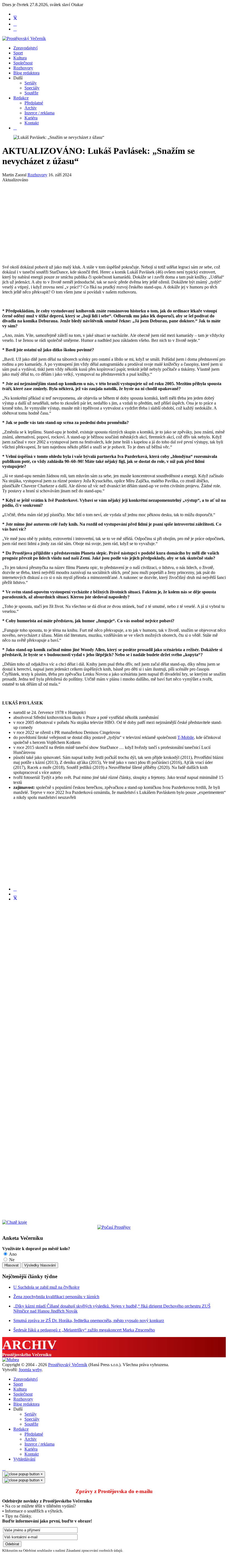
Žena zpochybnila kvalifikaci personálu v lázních (56, 1296)
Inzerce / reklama (39, 113)
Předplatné (33, 103)
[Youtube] (15, 24)
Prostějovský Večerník (67, 1364)
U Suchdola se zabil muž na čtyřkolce (46, 1287)
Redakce (21, 98)
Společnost (23, 63)
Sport (18, 53)
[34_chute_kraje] (14, 1222)
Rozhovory (23, 68)
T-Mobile (185, 737)
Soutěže (31, 93)
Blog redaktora (26, 73)
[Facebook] (15, 14)
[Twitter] (15, 19)
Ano (12, 1254)
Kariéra (31, 118)
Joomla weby (30, 1369)
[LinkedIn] (15, 894)
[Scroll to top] (4, 1468)
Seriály (30, 83)
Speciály (31, 88)
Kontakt (31, 123)
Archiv (30, 108)
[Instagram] (15, 29)
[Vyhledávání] (15, 128)
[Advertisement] (114, 221)
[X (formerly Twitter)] (15, 899)
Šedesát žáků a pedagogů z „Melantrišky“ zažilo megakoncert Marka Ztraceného (84, 1330)
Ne (11, 1259)
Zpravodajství (25, 48)
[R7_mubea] (10, 1359)
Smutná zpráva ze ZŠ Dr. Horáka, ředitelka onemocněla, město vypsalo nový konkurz (88, 1320)
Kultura (20, 58)
